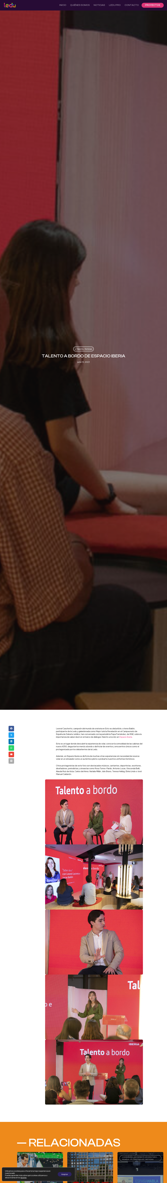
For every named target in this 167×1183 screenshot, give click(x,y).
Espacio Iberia (125, 737)
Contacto (132, 5)
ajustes (24, 1177)
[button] (11, 728)
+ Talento (79, 349)
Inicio (62, 5)
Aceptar (64, 1174)
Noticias (99, 5)
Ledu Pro (115, 5)
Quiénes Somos (80, 5)
